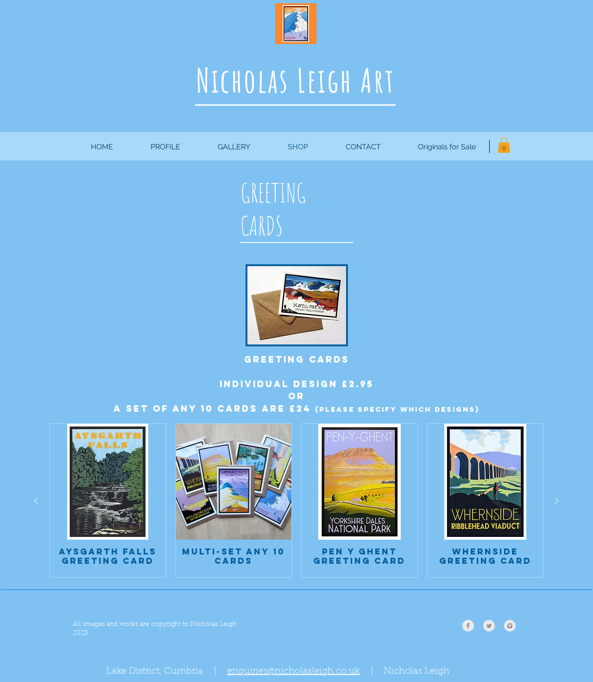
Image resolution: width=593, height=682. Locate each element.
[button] (504, 145)
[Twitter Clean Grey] (489, 625)
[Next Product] (556, 500)
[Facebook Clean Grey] (468, 625)
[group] (296, 500)
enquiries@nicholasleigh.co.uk (293, 671)
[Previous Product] (36, 500)
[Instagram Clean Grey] (510, 625)
